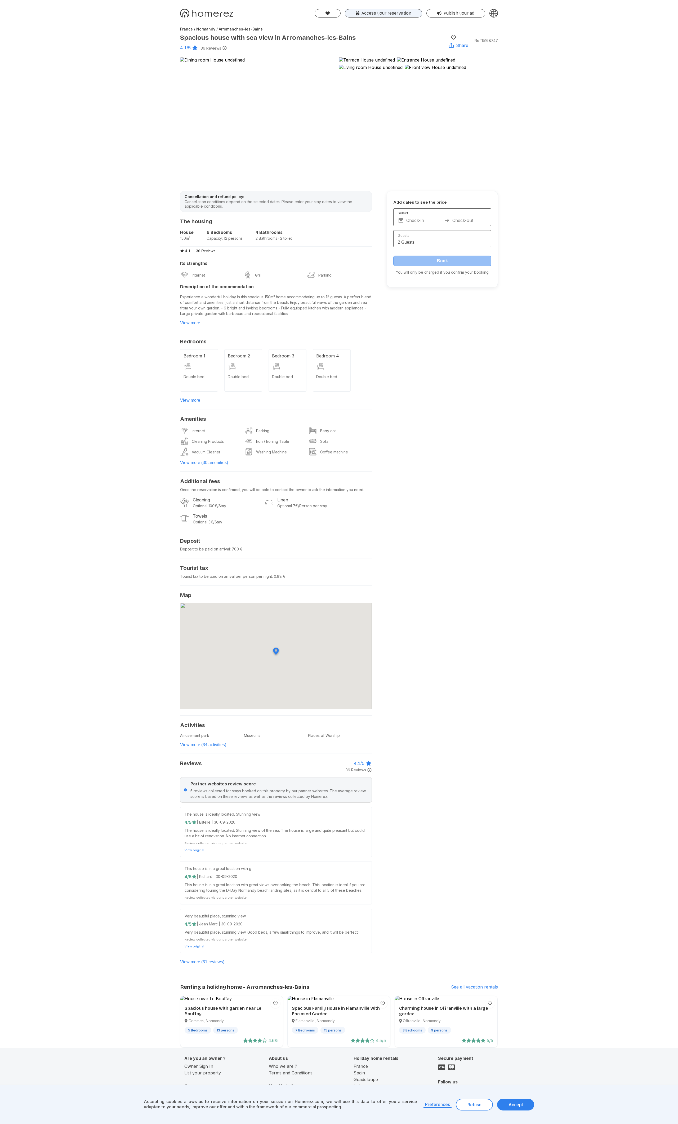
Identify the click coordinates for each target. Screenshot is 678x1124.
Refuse (474, 1104)
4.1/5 (185, 47)
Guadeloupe (366, 1079)
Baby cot (328, 430)
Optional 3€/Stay (207, 522)
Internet (198, 275)
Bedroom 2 (239, 355)
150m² (185, 238)
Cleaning (201, 499)
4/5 (188, 822)
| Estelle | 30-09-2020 (216, 822)
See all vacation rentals (474, 987)
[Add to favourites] (453, 37)
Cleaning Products (208, 441)
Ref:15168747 (486, 40)
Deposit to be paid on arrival (205, 549)
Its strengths (193, 263)
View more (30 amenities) (204, 462)
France (361, 1066)
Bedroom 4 (327, 355)
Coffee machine (334, 452)
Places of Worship (324, 735)
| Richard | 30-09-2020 (217, 876)
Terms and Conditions (291, 1072)
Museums (252, 735)
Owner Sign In (198, 1066)
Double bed (194, 376)
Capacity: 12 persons (225, 238)
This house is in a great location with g (218, 868)
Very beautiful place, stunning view (215, 916)
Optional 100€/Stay (209, 506)
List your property (202, 1072)
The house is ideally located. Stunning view (222, 814)
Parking (325, 275)
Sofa (324, 441)
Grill (258, 275)
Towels (200, 516)
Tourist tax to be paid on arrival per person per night (226, 576)
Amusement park (194, 735)
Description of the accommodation (217, 286)
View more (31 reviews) (202, 962)
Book (442, 261)
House (187, 232)
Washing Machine (271, 452)
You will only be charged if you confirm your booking (442, 272)
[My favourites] (328, 13)
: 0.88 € (279, 576)
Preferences (437, 1104)
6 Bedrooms (219, 232)
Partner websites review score (223, 783)
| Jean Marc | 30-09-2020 (220, 924)
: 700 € (236, 549)
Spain (359, 1072)
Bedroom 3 (283, 355)
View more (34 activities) (203, 744)
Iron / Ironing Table (272, 441)
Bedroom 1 (194, 355)
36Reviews (211, 48)
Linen (282, 499)
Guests (403, 235)
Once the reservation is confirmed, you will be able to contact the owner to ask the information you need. (272, 489)
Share (462, 45)
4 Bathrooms (269, 232)
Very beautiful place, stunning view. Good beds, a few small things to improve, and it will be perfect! (272, 932)
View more (190, 323)
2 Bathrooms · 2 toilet (274, 238)
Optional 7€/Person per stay (302, 506)
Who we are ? (283, 1066)
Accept (515, 1104)
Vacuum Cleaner (206, 452)
